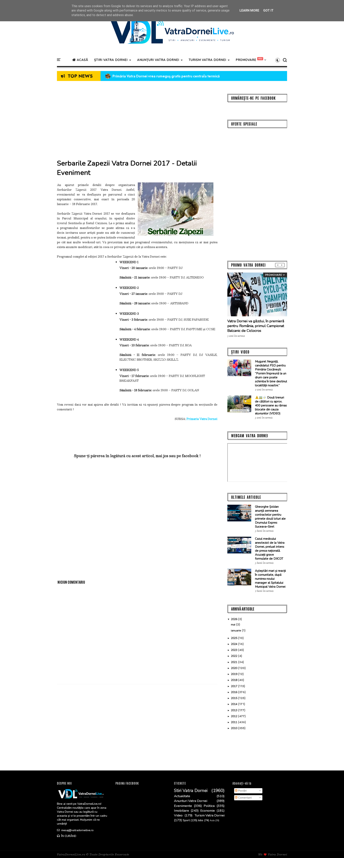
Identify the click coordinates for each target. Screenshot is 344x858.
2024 (234, 644)
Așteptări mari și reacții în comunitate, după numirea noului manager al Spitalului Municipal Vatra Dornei (270, 579)
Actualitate (182, 796)
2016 (234, 692)
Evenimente (183, 806)
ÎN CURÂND (68, 836)
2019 (234, 674)
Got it (268, 10)
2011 (234, 722)
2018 (234, 680)
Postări (242, 791)
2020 (234, 668)
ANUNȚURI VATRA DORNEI (158, 60)
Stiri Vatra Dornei (190, 790)
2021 (234, 662)
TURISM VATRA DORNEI (207, 60)
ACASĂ (82, 60)
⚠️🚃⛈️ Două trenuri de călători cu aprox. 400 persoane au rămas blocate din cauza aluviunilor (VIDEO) (271, 405)
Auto (212, 820)
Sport (186, 820)
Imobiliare (181, 811)
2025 (234, 638)
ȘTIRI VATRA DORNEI (111, 60)
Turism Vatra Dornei (209, 815)
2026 (234, 619)
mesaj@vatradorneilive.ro (77, 830)
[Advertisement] (137, 122)
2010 (234, 728)
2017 (234, 686)
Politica (209, 806)
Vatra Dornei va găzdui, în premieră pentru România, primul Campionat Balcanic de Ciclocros (255, 326)
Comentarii (244, 798)
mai (233, 624)
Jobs (200, 820)
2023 (234, 650)
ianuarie (236, 630)
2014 (234, 704)
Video (178, 815)
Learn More (249, 10)
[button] (277, 60)
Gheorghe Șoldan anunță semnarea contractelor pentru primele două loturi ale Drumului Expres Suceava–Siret (270, 517)
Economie (207, 811)
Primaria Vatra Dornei (202, 418)
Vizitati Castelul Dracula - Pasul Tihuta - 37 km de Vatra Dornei (159, 76)
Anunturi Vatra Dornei (190, 801)
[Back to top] (334, 848)
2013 (234, 710)
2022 (234, 656)
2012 (234, 716)
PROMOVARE (246, 60)
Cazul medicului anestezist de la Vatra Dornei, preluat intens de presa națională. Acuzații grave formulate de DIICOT (269, 549)
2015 (234, 698)
